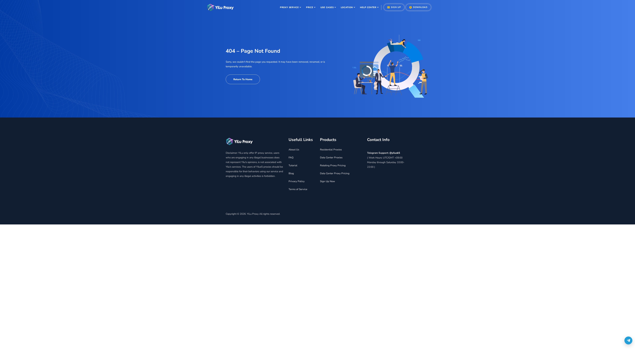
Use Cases (327, 7)
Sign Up (395, 7)
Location (347, 7)
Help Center (368, 7)
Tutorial (293, 165)
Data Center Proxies (331, 157)
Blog (291, 173)
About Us (294, 149)
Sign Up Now (327, 181)
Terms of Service (298, 189)
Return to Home (242, 79)
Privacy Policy (297, 181)
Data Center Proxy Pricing (334, 173)
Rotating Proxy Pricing (333, 165)
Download (419, 7)
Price (309, 7)
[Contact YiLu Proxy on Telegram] (628, 340)
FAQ (291, 157)
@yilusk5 (394, 153)
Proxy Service (289, 7)
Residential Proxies (331, 149)
